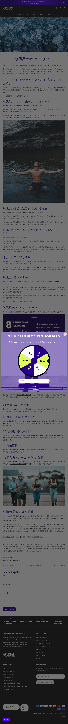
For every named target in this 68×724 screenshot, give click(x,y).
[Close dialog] (65, 334)
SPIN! (34, 386)
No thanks (34, 389)
